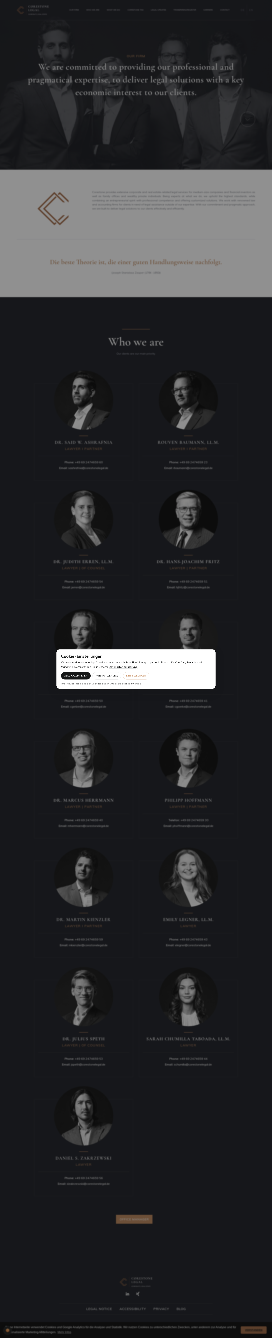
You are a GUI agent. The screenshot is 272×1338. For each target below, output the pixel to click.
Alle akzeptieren (76, 675)
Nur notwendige (107, 675)
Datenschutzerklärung (123, 667)
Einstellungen (136, 675)
